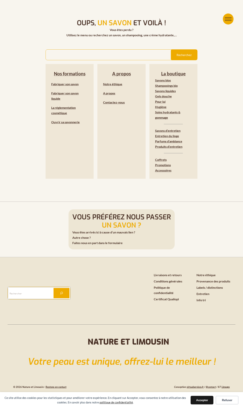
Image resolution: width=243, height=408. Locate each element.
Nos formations (69, 73)
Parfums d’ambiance (168, 141)
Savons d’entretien (168, 130)
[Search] (61, 293)
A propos (121, 73)
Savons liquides (165, 91)
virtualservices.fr (195, 386)
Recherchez (184, 55)
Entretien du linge (167, 136)
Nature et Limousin (128, 342)
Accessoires (163, 170)
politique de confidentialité (116, 402)
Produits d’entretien (168, 146)
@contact (211, 386)
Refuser (227, 400)
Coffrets (161, 159)
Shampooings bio (166, 85)
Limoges (226, 386)
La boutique (173, 73)
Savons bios (163, 80)
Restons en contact (56, 386)
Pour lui (160, 101)
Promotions (163, 165)
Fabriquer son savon (65, 84)
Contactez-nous (114, 102)
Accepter (202, 400)
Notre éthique (112, 84)
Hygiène (160, 107)
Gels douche (163, 96)
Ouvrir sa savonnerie (65, 122)
